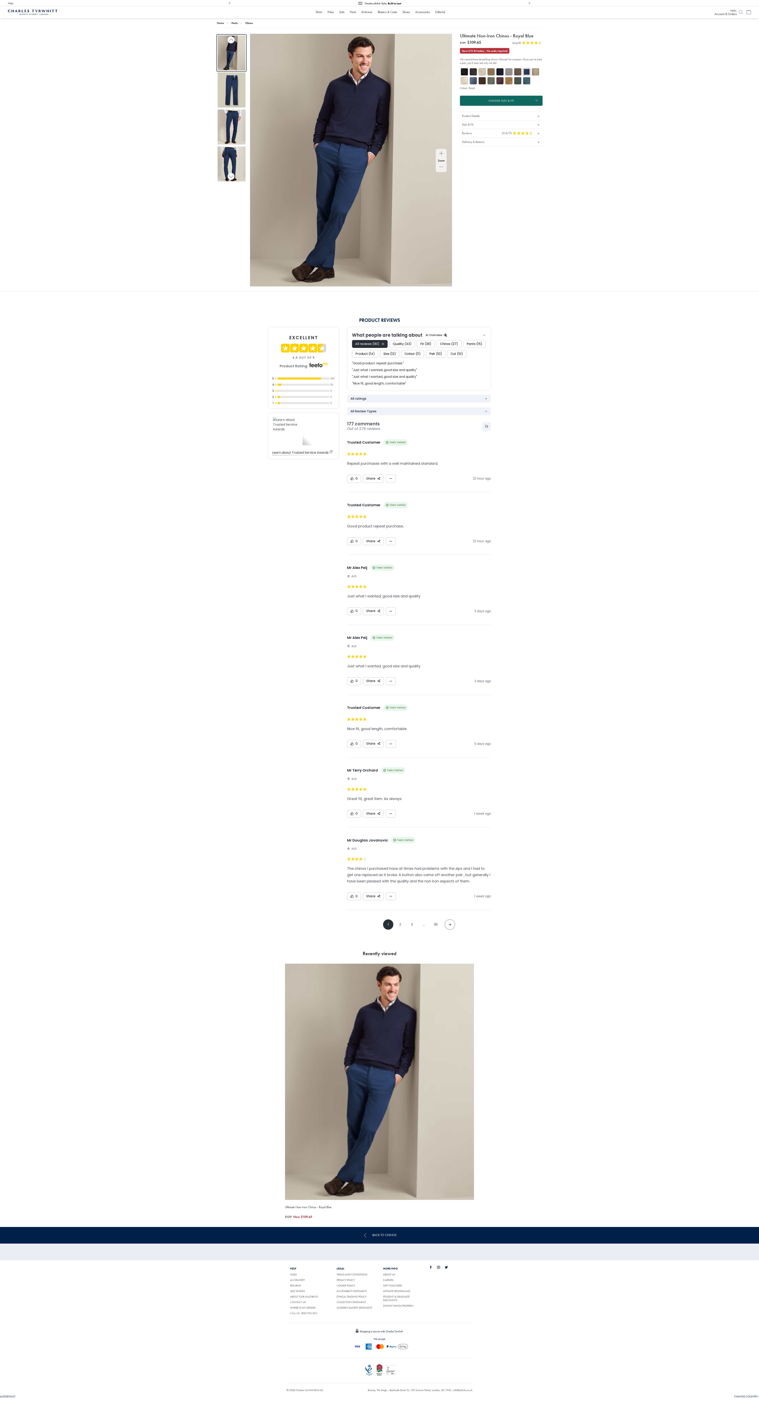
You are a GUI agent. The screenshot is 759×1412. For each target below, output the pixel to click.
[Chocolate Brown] (482, 80)
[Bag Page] (749, 12)
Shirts (319, 12)
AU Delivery (297, 1280)
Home (220, 23)
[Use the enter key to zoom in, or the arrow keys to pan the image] (441, 154)
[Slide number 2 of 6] (231, 90)
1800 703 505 (309, 1313)
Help (10, 3)
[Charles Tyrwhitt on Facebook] (433, 1267)
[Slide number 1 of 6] (231, 53)
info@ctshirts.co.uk (462, 1390)
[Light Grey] (508, 71)
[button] (501, 116)
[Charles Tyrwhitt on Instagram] (440, 1267)
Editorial (440, 12)
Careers (388, 1280)
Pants (353, 12)
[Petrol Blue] (526, 80)
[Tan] (491, 71)
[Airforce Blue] (473, 80)
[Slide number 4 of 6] (231, 164)
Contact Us (298, 1302)
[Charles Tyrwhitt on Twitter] (448, 1267)
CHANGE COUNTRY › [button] (746, 1396)
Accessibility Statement (352, 1291)
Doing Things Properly (398, 1305)
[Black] (464, 71)
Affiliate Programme (396, 1291)
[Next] (529, 3)
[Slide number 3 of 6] (231, 127)
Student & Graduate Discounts (396, 1298)
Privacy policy (346, 1280)
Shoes (406, 12)
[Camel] (508, 80)
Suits (342, 12)
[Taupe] (535, 71)
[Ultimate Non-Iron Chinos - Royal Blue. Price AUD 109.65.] (379, 1082)
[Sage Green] (491, 80)
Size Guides (297, 1291)
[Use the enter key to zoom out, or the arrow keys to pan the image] (441, 167)
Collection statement (351, 1302)
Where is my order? (302, 1307)
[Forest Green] (517, 80)
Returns (295, 1285)
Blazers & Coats (387, 12)
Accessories (422, 12)
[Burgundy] (500, 80)
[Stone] (482, 71)
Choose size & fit (501, 100)
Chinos (249, 23)
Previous (231, 40)
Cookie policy (346, 1285)
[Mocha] (517, 71)
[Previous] (230, 3)
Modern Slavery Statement (354, 1307)
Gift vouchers (392, 1285)
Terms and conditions (352, 1274)
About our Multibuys (304, 1296)
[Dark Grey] (473, 71)
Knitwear (367, 12)
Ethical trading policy (351, 1296)
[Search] (741, 12)
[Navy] (500, 71)
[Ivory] (464, 80)
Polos (331, 12)
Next (231, 176)
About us (389, 1274)
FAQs (293, 1274)
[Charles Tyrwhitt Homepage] (33, 12)
